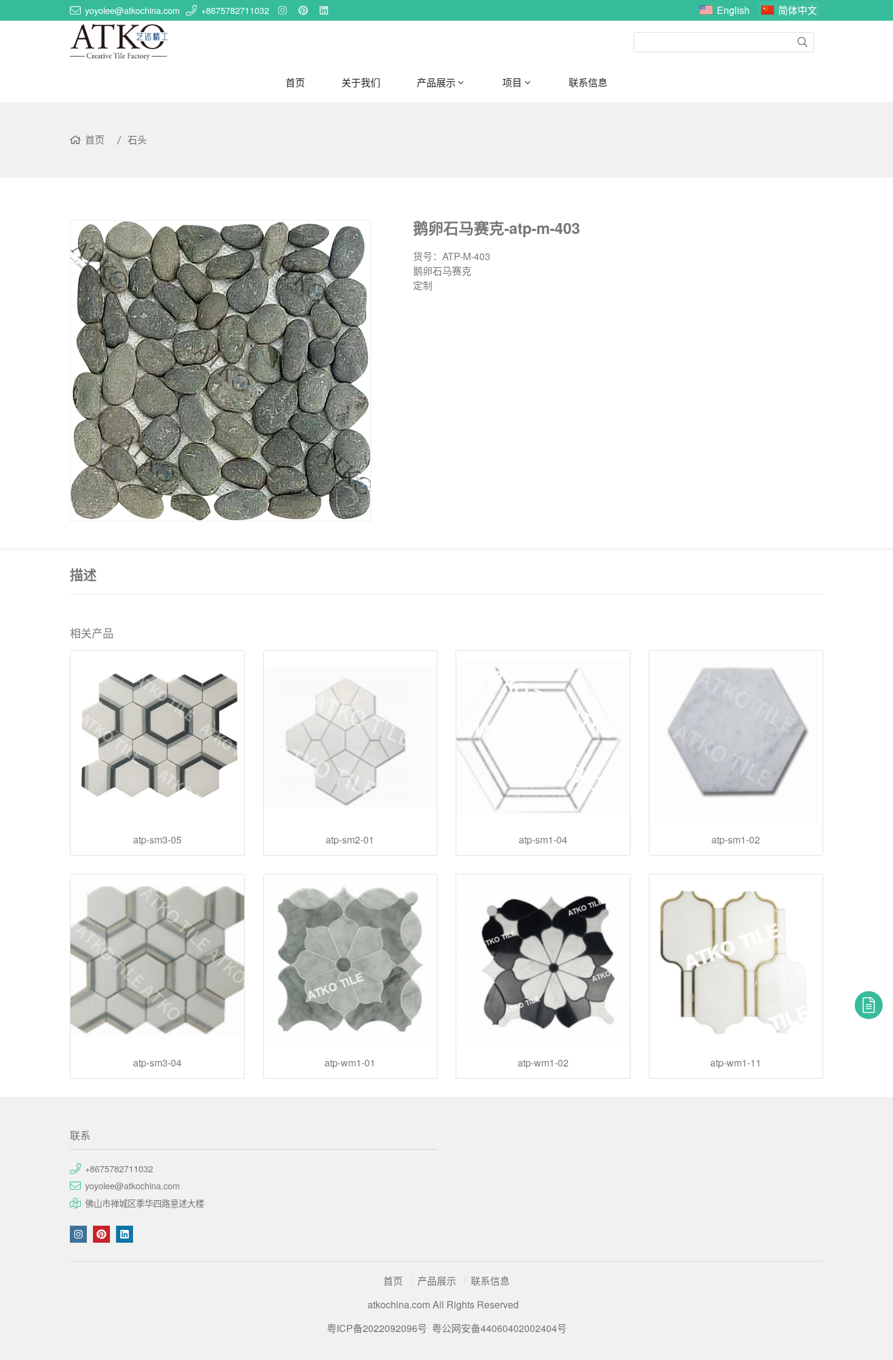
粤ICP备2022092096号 (377, 1328)
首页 (295, 82)
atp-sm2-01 (350, 840)
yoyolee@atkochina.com (132, 10)
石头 (137, 139)
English (733, 10)
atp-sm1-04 (543, 840)
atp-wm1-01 (349, 1063)
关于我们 (360, 82)
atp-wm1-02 (543, 1063)
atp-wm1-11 (735, 1063)
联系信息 (588, 82)
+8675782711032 (235, 10)
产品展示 (436, 82)
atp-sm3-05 (157, 840)
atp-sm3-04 (157, 1063)
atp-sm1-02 (735, 840)
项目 (512, 82)
